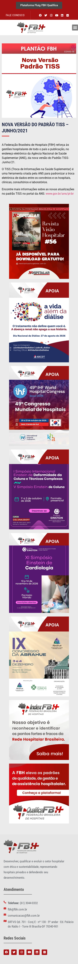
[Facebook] (40, 15)
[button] (75, 27)
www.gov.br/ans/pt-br (60, 193)
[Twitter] (45, 15)
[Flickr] (67, 15)
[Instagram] (51, 15)
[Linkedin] (62, 15)
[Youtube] (56, 15)
